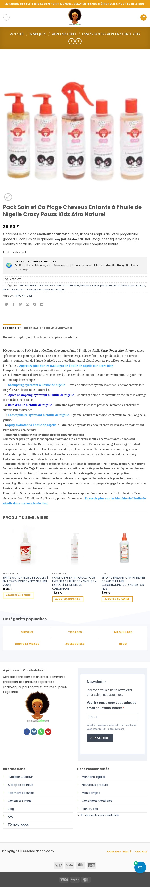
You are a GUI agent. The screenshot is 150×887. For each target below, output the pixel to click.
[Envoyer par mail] (27, 304)
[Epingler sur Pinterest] (34, 304)
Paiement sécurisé (21, 793)
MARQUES (38, 34)
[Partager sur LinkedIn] (41, 304)
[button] (6, 17)
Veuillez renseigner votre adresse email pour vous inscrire (111, 705)
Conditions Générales (97, 801)
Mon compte (91, 793)
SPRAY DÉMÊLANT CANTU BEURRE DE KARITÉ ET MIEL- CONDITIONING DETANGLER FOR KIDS (123, 583)
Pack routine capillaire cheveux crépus (40, 289)
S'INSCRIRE (100, 738)
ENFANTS (85, 285)
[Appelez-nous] (41, 731)
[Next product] (71, 41)
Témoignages (18, 824)
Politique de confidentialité (100, 815)
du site (93, 809)
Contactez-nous (19, 801)
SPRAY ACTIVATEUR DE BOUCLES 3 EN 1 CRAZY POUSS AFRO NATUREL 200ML (25, 581)
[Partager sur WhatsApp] (6, 304)
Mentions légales (94, 777)
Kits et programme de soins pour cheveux (118, 285)
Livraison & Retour (20, 777)
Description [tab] (12, 328)
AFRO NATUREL (64, 34)
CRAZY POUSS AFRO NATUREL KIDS (111, 34)
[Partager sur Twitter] (20, 304)
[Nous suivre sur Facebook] (27, 731)
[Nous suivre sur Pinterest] (48, 731)
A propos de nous (20, 785)
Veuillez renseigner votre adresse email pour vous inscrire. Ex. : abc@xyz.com (112, 727)
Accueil (17, 34)
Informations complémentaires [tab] (48, 328)
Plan (85, 809)
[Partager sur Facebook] (13, 304)
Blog (11, 809)
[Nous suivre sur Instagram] (34, 731)
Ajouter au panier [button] (18, 595)
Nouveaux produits (95, 785)
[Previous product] (78, 41)
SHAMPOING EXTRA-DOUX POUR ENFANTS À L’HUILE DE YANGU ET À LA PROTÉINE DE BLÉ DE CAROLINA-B (74, 583)
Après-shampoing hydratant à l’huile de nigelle (41, 395)
